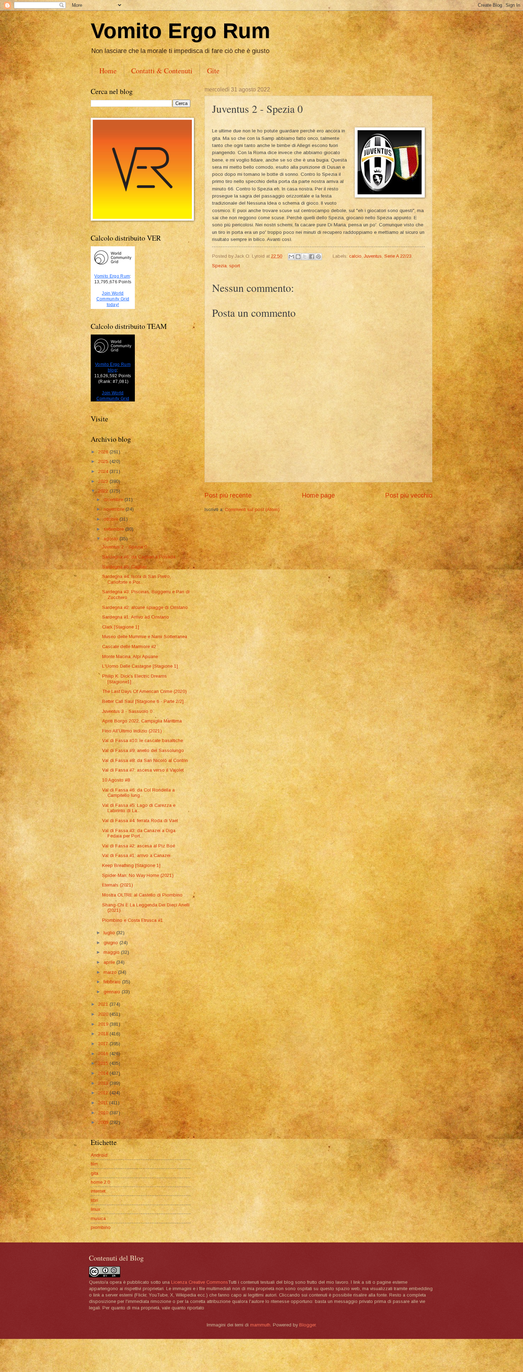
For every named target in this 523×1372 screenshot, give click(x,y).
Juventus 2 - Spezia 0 (124, 547)
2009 (104, 1122)
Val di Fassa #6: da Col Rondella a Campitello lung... (138, 792)
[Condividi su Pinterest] (318, 256)
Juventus (373, 256)
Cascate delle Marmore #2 (129, 646)
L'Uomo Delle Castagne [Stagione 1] (140, 666)
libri (94, 1200)
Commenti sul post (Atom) (252, 509)
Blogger (307, 1325)
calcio (355, 256)
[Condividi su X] (304, 256)
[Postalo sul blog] (298, 256)
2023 (104, 481)
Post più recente (228, 495)
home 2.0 (100, 1182)
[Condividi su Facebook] (311, 256)
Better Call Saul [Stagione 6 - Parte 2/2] (143, 701)
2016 (104, 1053)
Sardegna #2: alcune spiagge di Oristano (145, 607)
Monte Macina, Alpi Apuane (130, 656)
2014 (104, 1073)
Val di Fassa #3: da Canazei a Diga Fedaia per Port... (138, 833)
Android (99, 1155)
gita (94, 1173)
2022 (104, 491)
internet (98, 1191)
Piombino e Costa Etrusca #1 (132, 920)
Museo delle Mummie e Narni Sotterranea (144, 636)
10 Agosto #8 (116, 780)
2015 (104, 1063)
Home (108, 70)
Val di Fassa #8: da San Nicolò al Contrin (145, 760)
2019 (104, 1024)
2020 (104, 1014)
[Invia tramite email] (291, 256)
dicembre (114, 499)
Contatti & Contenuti (161, 70)
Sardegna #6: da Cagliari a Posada (138, 556)
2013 (104, 1083)
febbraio (113, 981)
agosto (112, 538)
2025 (104, 461)
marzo (111, 972)
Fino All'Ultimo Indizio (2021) (132, 731)
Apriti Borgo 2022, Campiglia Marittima (142, 721)
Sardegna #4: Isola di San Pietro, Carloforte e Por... (136, 579)
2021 (104, 1004)
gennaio (113, 991)
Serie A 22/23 (398, 256)
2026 (104, 451)
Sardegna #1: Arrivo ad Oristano (135, 617)
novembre (115, 509)
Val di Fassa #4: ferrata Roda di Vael (140, 820)
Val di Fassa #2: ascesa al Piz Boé (138, 845)
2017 (104, 1043)
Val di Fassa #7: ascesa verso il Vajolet (143, 770)
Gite (213, 70)
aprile (110, 962)
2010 (104, 1112)
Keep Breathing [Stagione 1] (131, 865)
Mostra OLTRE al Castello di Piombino (142, 895)
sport (234, 265)
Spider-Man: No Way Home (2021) (138, 875)
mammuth (260, 1325)
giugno (112, 942)
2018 (104, 1033)
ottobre (112, 519)
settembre (114, 529)
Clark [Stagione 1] (120, 627)
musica (98, 1218)
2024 (104, 471)
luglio (110, 932)
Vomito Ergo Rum (180, 31)
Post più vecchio (408, 495)
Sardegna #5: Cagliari (124, 566)
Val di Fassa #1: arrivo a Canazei (136, 855)
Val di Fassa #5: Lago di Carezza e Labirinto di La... (138, 808)
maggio (112, 952)
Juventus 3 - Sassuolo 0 (127, 711)
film (94, 1164)
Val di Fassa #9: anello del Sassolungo (143, 750)
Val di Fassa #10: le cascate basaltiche (142, 740)
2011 (103, 1102)
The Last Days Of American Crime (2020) (144, 691)
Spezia (219, 265)
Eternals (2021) (117, 885)
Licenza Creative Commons (199, 1282)
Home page (318, 495)
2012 (104, 1092)
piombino (101, 1227)
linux (95, 1209)
